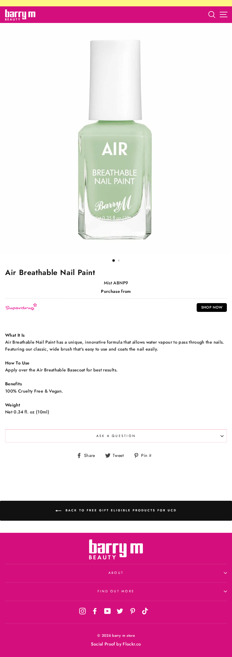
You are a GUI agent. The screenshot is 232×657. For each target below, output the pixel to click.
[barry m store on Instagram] (82, 610)
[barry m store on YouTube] (107, 610)
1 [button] (113, 260)
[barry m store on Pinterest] (132, 610)
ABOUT (116, 572)
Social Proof (103, 644)
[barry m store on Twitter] (120, 610)
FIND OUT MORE (116, 591)
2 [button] (119, 261)
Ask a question (116, 435)
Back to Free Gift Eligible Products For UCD (120, 510)
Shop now (212, 307)
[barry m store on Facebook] (95, 610)
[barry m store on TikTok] (145, 610)
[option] (116, 138)
